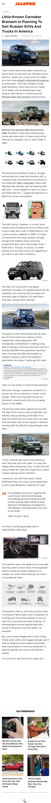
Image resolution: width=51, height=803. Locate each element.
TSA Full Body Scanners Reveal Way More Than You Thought (38, 783)
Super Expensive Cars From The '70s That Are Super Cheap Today (12, 782)
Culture (6, 12)
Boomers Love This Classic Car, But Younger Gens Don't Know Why (37, 745)
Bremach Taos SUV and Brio (16, 97)
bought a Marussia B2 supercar (33, 80)
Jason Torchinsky (11, 36)
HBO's (25, 183)
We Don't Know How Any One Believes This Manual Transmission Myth (12, 745)
